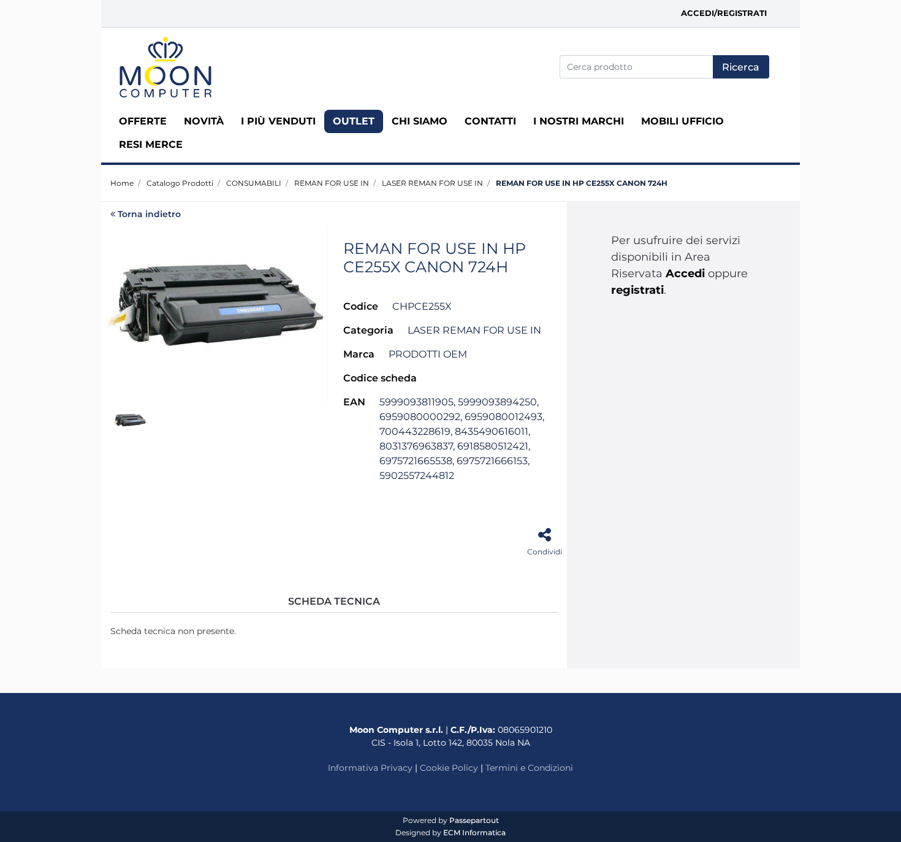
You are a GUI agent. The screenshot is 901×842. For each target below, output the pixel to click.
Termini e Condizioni (529, 767)
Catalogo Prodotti (179, 183)
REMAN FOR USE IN (331, 183)
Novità (204, 121)
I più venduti (278, 121)
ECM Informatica (474, 832)
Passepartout (474, 820)
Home (122, 183)
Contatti (490, 121)
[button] (741, 66)
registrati (637, 290)
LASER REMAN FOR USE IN (432, 183)
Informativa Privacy (370, 767)
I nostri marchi (578, 121)
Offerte (143, 121)
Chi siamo (419, 121)
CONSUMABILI (253, 183)
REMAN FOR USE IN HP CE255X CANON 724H (581, 183)
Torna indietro (149, 214)
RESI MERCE (151, 144)
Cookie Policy (449, 767)
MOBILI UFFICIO (682, 121)
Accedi (685, 273)
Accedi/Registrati (724, 13)
